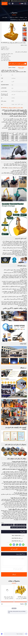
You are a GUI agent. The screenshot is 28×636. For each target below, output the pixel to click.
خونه (26, 17)
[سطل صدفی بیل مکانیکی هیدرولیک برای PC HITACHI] (12, 32)
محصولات (21, 17)
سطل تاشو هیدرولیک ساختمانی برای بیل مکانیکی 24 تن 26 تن (21, 597)
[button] (24, 41)
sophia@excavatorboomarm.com (20, 0)
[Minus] (2, 604)
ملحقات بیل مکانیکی (14, 17)
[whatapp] (17, 544)
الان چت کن (4, 3)
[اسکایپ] (20, 545)
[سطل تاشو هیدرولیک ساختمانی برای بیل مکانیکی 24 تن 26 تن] (20, 590)
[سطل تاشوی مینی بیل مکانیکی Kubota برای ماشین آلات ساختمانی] (7, 590)
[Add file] (26, 633)
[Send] (2, 633)
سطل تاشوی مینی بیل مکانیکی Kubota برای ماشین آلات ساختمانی (8, 597)
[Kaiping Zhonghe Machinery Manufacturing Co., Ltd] (21, 3)
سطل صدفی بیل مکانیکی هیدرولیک (18, 527)
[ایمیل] (14, 545)
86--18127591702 (6, 0)
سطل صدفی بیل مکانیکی (20, 524)
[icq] (10, 545)
